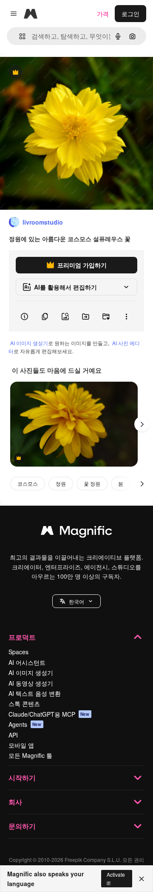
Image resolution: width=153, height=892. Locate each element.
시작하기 (22, 777)
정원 (61, 483)
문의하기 (22, 826)
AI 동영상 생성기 (30, 683)
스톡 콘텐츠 (24, 703)
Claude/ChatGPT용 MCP (49, 714)
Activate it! (116, 878)
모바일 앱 (21, 745)
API (13, 735)
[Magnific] (76, 532)
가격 (103, 13)
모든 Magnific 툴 (30, 755)
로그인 (130, 13)
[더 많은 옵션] (126, 316)
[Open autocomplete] (19, 36)
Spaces (18, 651)
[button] (76, 601)
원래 (48, 72)
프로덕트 (22, 637)
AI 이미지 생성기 (29, 342)
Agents (25, 724)
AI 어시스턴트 (26, 662)
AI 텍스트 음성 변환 (34, 693)
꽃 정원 (92, 483)
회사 (15, 802)
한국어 (76, 601)
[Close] (141, 879)
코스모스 (27, 483)
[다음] (142, 424)
